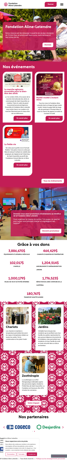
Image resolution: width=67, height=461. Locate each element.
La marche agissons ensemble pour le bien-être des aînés (15, 91)
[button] (61, 4)
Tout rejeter (21, 454)
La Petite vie (10, 144)
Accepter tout (31, 454)
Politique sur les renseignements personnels (50, 459)
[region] (21, 448)
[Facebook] (2, 449)
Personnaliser (11, 454)
